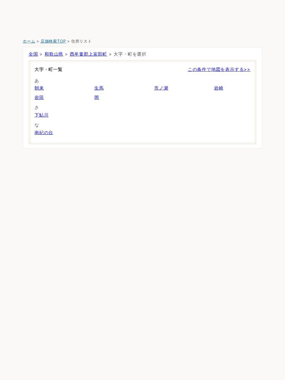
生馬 (99, 88)
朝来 (39, 88)
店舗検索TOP (53, 41)
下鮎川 (41, 115)
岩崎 (218, 88)
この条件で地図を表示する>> (219, 69)
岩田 (39, 97)
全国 (33, 54)
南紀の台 (44, 132)
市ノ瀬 (161, 88)
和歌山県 (54, 54)
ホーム (29, 41)
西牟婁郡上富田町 (88, 54)
